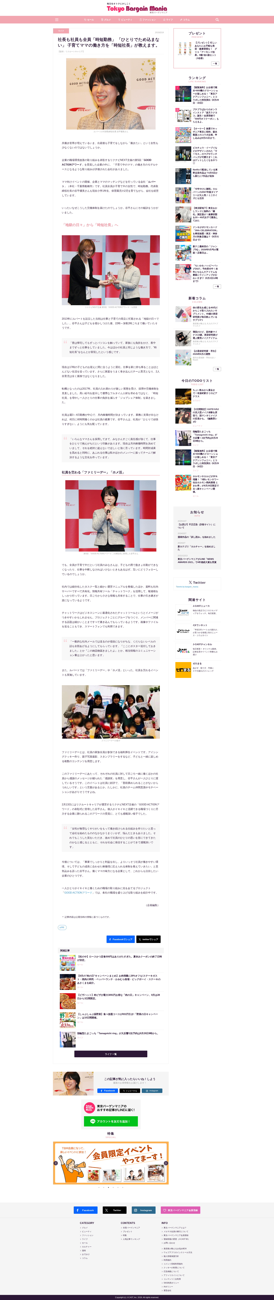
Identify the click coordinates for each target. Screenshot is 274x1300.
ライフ (61, 31)
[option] (111, 1141)
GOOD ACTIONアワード (78, 892)
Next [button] (166, 1163)
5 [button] (118, 1187)
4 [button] (113, 1187)
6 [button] (122, 1187)
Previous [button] (55, 1163)
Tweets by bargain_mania (187, 587)
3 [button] (108, 1187)
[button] (57, 19)
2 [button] (103, 1187)
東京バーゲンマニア (137, 8)
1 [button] (99, 1187)
